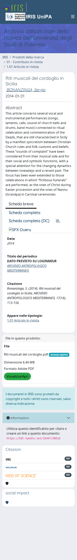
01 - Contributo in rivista (25, 62)
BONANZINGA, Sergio (25, 89)
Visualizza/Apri (17, 376)
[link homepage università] (29, 16)
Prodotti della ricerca (28, 57)
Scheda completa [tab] (24, 212)
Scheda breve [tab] (21, 203)
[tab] (58, 221)
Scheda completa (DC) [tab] (29, 220)
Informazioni (19, 418)
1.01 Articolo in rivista (23, 67)
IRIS (5, 57)
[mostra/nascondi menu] (73, 17)
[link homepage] (14, 7)
